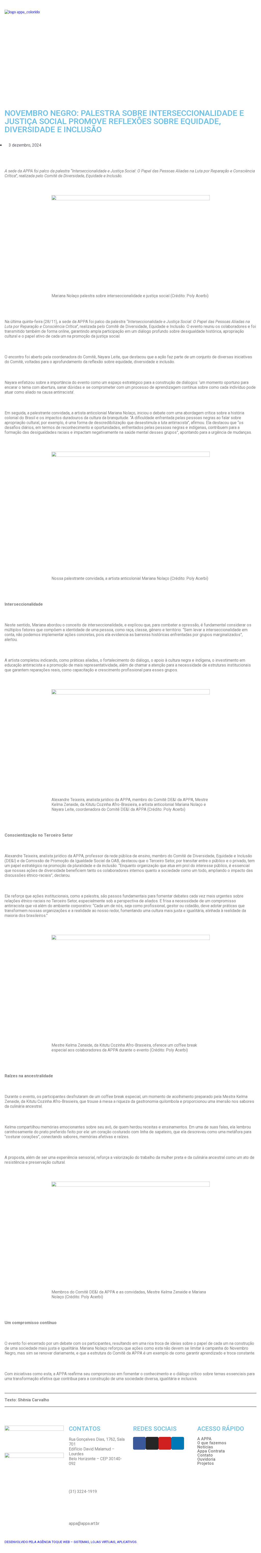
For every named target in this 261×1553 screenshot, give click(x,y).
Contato (205, 1455)
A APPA (204, 1439)
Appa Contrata (211, 1451)
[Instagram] (152, 1443)
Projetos (205, 1463)
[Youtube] (165, 1443)
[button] (130, 83)
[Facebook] (139, 1443)
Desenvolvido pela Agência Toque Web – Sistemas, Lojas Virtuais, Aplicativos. (71, 1542)
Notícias (205, 1447)
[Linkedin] (177, 1443)
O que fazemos (211, 1443)
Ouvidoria (206, 1459)
